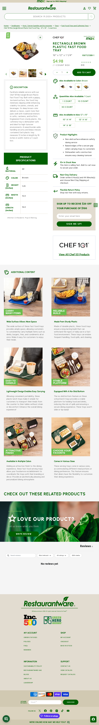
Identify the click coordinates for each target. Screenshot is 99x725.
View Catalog (66, 670)
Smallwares (15, 26)
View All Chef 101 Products (74, 254)
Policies (27, 642)
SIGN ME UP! (74, 224)
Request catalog (68, 674)
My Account (66, 637)
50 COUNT (67, 107)
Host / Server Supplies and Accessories (37, 26)
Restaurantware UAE (33, 670)
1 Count (87, 97)
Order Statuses (30, 637)
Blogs (26, 674)
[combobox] (49, 16)
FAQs (26, 646)
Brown (85, 81)
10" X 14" (67, 119)
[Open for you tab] (93, 719)
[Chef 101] (60, 39)
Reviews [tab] (86, 546)
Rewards (27, 650)
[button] (4, 7)
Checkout (65, 642)
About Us (28, 679)
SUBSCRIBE (71, 702)
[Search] (91, 16)
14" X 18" (67, 125)
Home (6, 26)
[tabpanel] (49, 573)
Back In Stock (66, 646)
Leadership (28, 683)
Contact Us (65, 666)
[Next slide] (46, 74)
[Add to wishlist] (89, 8)
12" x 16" (84, 115)
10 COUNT (83, 101)
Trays (57, 26)
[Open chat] (6, 718)
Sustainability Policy (33, 666)
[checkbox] (76, 555)
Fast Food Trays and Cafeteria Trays (75, 26)
